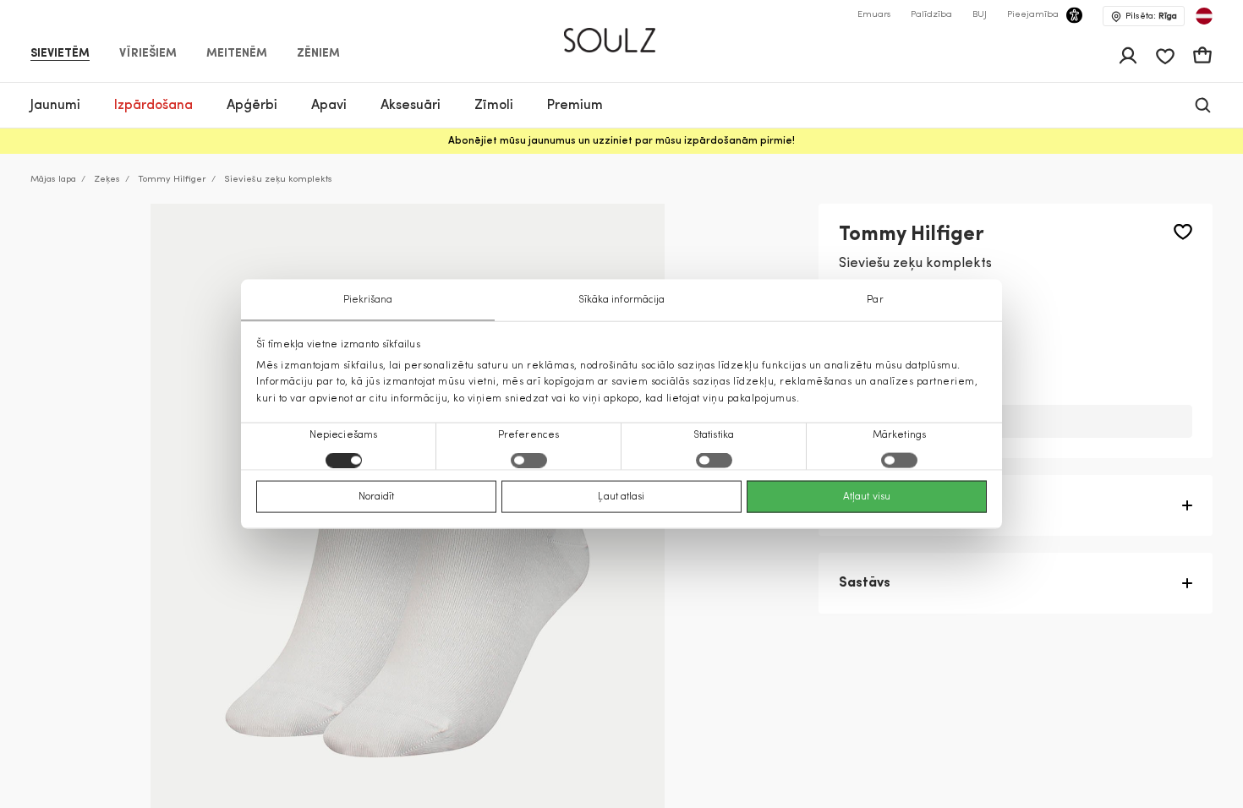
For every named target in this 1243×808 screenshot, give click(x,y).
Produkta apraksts (899, 505)
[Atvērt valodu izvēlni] (1204, 16)
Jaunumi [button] (55, 105)
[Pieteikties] (1128, 56)
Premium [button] (575, 105)
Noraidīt (377, 496)
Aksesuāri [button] (411, 105)
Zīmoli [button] (493, 105)
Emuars (873, 14)
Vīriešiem (148, 54)
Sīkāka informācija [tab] (621, 300)
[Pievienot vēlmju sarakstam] (1183, 232)
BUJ (979, 14)
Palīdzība (931, 14)
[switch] (529, 459)
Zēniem (318, 54)
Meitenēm (236, 54)
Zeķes (107, 179)
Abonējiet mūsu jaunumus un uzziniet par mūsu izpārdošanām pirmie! (621, 141)
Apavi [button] (329, 105)
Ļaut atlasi (621, 496)
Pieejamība (1033, 14)
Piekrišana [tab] (368, 300)
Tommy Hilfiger (172, 179)
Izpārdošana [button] (153, 105)
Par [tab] (875, 300)
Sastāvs (864, 583)
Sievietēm (60, 54)
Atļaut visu (866, 496)
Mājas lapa (53, 179)
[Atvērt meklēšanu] (1203, 105)
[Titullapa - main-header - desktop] (622, 33)
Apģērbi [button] (252, 105)
